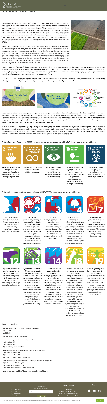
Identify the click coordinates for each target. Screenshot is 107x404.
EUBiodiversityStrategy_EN (14, 365)
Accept (99, 400)
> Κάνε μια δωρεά (16, 397)
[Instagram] (99, 390)
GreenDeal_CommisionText (14, 347)
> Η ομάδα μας (15, 391)
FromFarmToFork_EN (12, 355)
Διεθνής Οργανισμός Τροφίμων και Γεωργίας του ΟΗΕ (57, 115)
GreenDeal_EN (10, 344)
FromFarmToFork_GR (12, 352)
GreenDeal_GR (10, 342)
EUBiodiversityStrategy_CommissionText (19, 367)
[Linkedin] (94, 390)
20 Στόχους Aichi (22, 336)
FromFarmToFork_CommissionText (17, 357)
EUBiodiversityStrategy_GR (14, 363)
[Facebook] (89, 390)
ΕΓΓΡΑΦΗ (41, 397)
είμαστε (18, 389)
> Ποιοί (13, 389)
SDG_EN (8, 333)
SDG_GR (8, 331)
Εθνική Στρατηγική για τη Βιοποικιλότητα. (33, 371)
